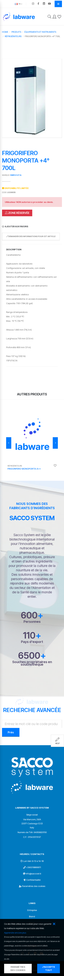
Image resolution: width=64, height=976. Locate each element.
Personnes (32, 621)
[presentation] (8, 443)
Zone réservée (18, 213)
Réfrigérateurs (13, 36)
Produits (16, 31)
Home (5, 31)
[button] (54, 924)
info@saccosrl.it (33, 873)
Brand (32, 916)
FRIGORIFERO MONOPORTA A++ (24, 469)
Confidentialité (33, 879)
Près (11, 732)
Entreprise (32, 910)
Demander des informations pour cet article (31, 236)
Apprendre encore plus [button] (15, 932)
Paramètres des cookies (33, 886)
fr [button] (19, 4)
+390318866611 (33, 867)
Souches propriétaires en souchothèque (32, 663)
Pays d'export (32, 642)
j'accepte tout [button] (48, 968)
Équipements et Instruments (40, 31)
